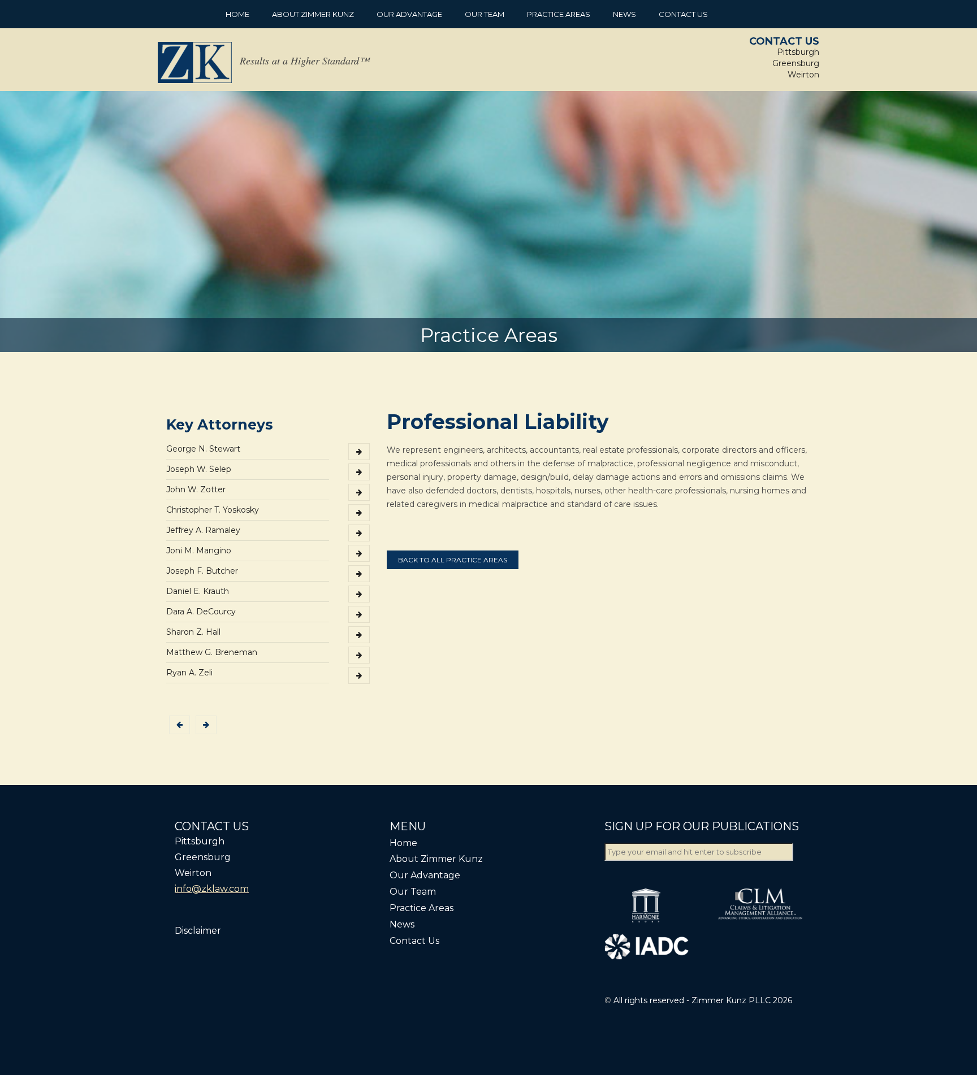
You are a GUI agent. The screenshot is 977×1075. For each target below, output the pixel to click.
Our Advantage (409, 14)
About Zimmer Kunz (313, 14)
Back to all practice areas (452, 560)
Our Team (484, 14)
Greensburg (795, 63)
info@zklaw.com (212, 888)
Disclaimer (198, 930)
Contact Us (683, 14)
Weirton (803, 75)
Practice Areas (558, 14)
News (624, 14)
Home (237, 14)
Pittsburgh (798, 52)
